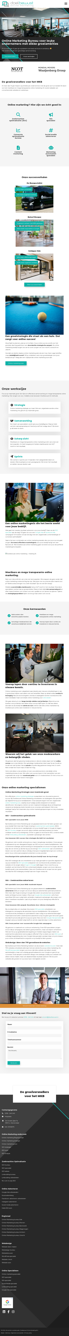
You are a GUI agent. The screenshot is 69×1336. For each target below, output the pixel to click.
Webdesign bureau (8, 1250)
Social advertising (7, 1195)
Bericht (10, 1047)
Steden (2, 1333)
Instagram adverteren (9, 1202)
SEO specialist (6, 1168)
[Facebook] (8, 1311)
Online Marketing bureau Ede (12, 1219)
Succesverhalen (10, 56)
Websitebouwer (7, 1253)
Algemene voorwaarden (17, 1333)
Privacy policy (28, 1333)
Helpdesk (7, 1116)
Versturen (13, 1063)
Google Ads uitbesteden (10, 1192)
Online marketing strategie (11, 1141)
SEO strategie (6, 1147)
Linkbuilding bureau (8, 1174)
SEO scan (5, 1150)
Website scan (6, 1262)
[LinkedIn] (4, 1311)
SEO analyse (6, 1153)
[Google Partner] (34, 1302)
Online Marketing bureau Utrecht (13, 1235)
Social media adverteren (10, 1205)
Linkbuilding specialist (9, 1287)
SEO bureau (6, 1165)
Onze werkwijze (28, 56)
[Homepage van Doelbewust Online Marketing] (17, 4)
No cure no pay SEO (9, 1181)
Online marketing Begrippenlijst (13, 1137)
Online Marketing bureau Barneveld (14, 1226)
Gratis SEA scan (7, 1208)
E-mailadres (12, 1032)
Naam (10, 1024)
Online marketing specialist (11, 1274)
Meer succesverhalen (34, 284)
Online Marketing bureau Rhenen (13, 1223)
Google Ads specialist (9, 1290)
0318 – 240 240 (9, 1113)
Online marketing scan (9, 1144)
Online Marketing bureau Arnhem (13, 1232)
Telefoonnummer (14, 1040)
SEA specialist (6, 1280)
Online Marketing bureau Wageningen (15, 1229)
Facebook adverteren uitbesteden (14, 1198)
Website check (7, 1259)
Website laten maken (9, 1247)
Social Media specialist (9, 1283)
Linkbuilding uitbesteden (10, 1177)
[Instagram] (13, 1311)
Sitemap (7, 1333)
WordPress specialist (9, 1256)
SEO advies (5, 1171)
